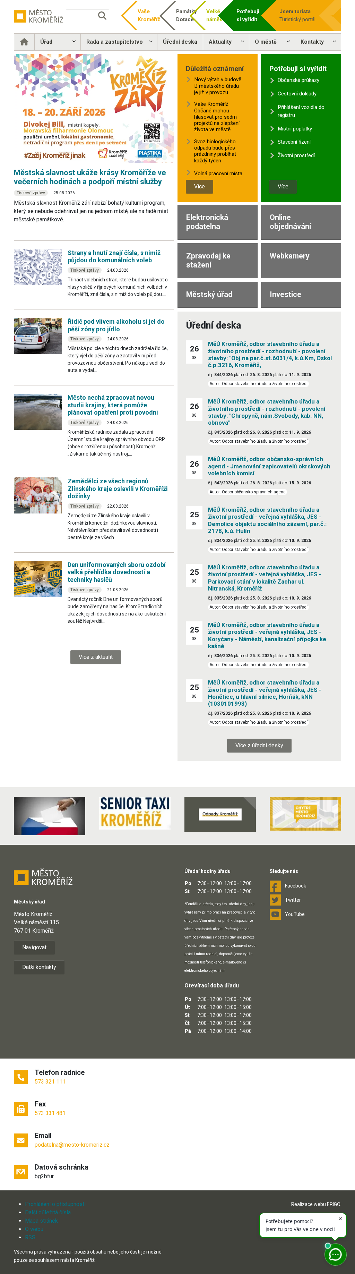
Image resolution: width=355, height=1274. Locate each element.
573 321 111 (50, 1081)
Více (199, 186)
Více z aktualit (96, 657)
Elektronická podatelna (207, 222)
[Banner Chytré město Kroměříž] (305, 814)
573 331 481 (50, 1113)
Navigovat (34, 947)
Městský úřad (209, 294)
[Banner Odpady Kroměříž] (220, 814)
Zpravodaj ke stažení (208, 260)
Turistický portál (297, 15)
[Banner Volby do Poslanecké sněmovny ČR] (49, 816)
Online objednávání (290, 222)
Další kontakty (39, 967)
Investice (285, 294)
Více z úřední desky (259, 745)
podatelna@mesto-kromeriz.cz (72, 1144)
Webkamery (290, 256)
